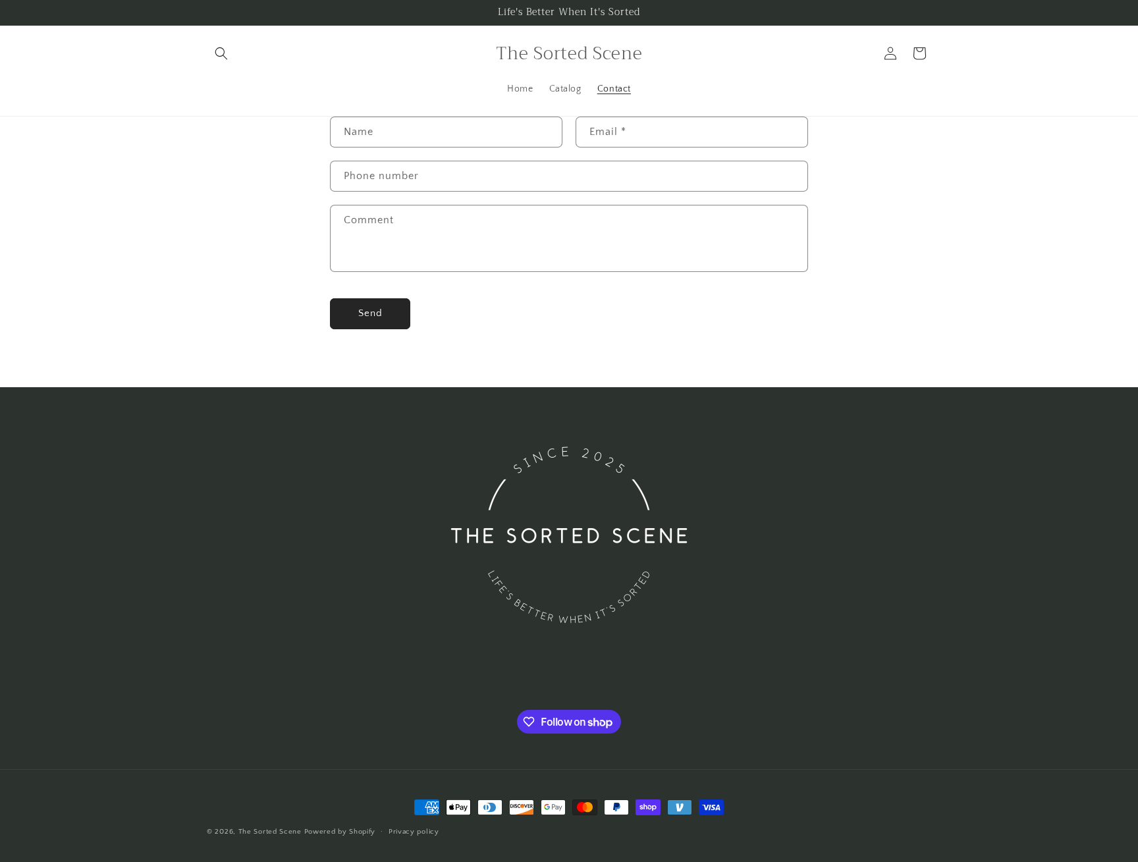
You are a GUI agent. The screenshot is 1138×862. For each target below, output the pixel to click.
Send (370, 313)
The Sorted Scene (270, 832)
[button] (221, 53)
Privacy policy (414, 832)
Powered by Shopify (340, 832)
